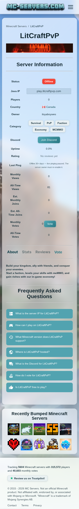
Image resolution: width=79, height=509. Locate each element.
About (12, 252)
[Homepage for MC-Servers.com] (35, 7)
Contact (12, 505)
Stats (26, 252)
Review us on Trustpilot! (29, 478)
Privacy (37, 505)
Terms (24, 505)
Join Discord (49, 139)
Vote (50, 223)
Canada (50, 106)
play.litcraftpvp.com (49, 91)
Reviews (42, 252)
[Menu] (70, 7)
